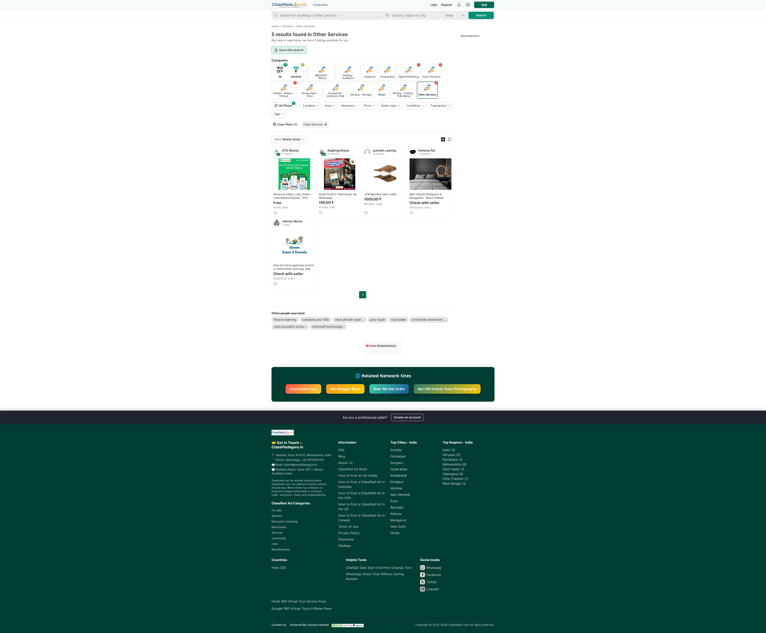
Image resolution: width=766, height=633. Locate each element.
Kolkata (396, 514)
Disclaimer (346, 539)
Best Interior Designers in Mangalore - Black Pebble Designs (426, 196)
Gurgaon (396, 463)
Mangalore (398, 520)
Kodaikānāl (398, 475)
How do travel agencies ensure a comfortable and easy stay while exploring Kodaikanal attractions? (293, 267)
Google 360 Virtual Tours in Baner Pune (301, 608)
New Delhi (398, 526)
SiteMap (344, 546)
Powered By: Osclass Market (309, 624)
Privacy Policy (349, 533)
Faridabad (398, 456)
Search (481, 15)
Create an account (407, 417)
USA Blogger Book (345, 389)
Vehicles (276, 516)
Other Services (313, 124)
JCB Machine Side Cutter (380, 194)
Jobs (274, 543)
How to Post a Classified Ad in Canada (361, 517)
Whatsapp (433, 568)
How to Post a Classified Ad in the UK (361, 506)
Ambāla (396, 450)
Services (277, 532)
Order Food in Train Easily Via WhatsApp (338, 195)
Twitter (431, 582)
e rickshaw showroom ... (429, 319)
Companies (320, 4)
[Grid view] (443, 139)
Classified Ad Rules (352, 469)
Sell (484, 5)
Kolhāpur (397, 482)
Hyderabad (398, 469)
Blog (341, 456)
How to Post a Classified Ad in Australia (361, 484)
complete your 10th (315, 319)
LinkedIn (432, 589)
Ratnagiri (397, 507)
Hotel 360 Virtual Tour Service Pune (298, 601)
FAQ (341, 450)
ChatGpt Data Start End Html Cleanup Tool (378, 568)
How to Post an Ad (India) (358, 475)
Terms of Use (348, 526)
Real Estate (278, 527)
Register (446, 4)
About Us (345, 463)
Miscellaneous (280, 549)
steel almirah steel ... (349, 319)
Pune (394, 501)
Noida (394, 533)
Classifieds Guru (303, 389)
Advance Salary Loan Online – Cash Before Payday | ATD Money (292, 196)
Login (433, 4)
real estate (398, 319)
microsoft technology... (328, 326)
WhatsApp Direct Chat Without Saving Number (375, 576)
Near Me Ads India (389, 389)
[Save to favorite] (275, 213)
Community (278, 538)
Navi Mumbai (400, 495)
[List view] (450, 139)
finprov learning (285, 319)
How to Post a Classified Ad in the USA (361, 495)
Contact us (278, 624)
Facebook (433, 575)
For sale (276, 510)
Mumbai (396, 488)
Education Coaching (284, 521)
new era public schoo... (290, 326)
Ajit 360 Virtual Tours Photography (447, 389)
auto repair (377, 319)
